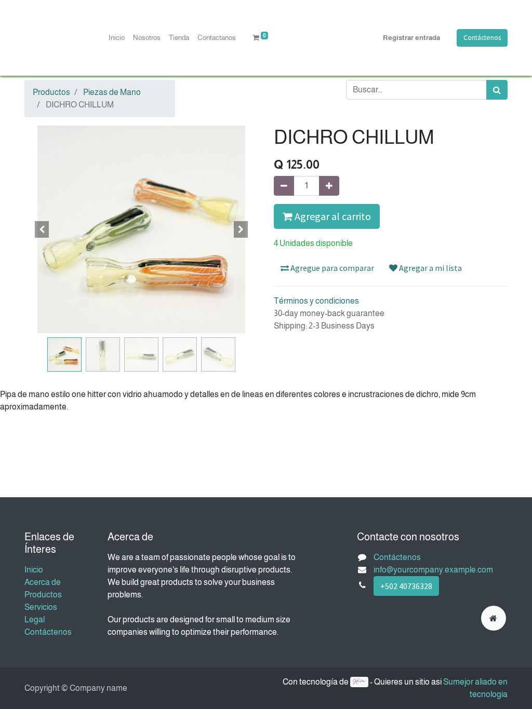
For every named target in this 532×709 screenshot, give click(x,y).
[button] (42, 229)
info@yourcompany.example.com (433, 569)
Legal (34, 619)
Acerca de (42, 582)
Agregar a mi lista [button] (429, 268)
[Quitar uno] (284, 186)
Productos (51, 92)
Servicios (40, 607)
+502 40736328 (406, 586)
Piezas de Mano (112, 92)
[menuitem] (116, 38)
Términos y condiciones (316, 300)
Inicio (33, 569)
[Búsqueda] (497, 90)
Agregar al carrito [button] (331, 216)
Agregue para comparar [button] (331, 268)
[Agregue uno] (329, 186)
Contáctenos (482, 37)
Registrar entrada (411, 38)
